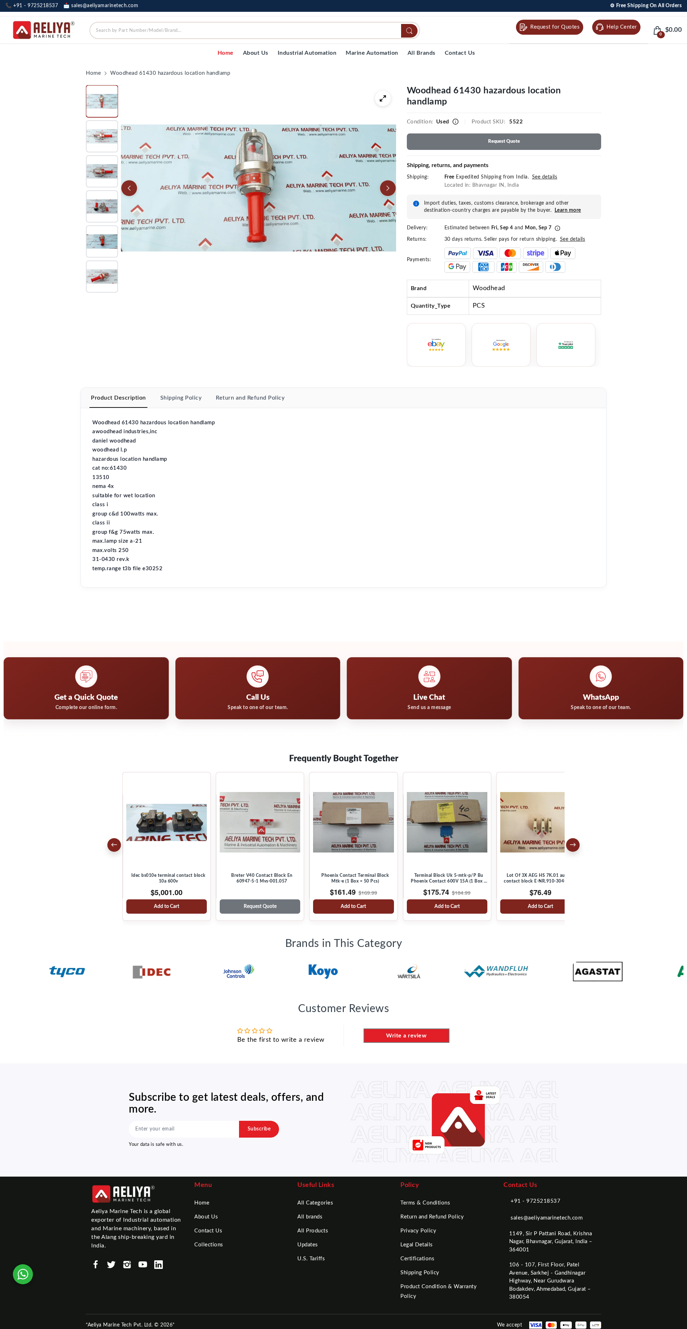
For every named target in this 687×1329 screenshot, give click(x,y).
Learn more (568, 210)
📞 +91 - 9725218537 (31, 5)
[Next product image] (388, 188)
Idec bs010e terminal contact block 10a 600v (168, 878)
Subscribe (259, 1129)
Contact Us (208, 1230)
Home (201, 1203)
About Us (206, 1217)
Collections (208, 1244)
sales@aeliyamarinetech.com (547, 1218)
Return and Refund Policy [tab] (250, 398)
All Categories (315, 1203)
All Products (312, 1230)
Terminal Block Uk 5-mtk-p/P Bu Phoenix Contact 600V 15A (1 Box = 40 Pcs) (449, 878)
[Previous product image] (129, 188)
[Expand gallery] (383, 98)
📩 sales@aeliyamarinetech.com (100, 5)
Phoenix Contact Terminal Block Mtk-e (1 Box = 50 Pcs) (355, 878)
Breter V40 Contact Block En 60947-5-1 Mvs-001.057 (262, 878)
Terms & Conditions (425, 1203)
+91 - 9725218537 (535, 1201)
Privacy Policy (418, 1230)
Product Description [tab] (118, 398)
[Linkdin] (158, 1264)
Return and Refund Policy (432, 1217)
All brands (309, 1217)
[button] (102, 101)
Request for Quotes (555, 27)
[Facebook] (95, 1264)
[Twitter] (111, 1264)
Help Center (621, 27)
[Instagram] (127, 1264)
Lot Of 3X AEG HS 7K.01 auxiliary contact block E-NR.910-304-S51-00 (542, 878)
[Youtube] (142, 1264)
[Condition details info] (455, 121)
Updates (307, 1244)
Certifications (417, 1258)
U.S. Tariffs (311, 1258)
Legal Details (416, 1244)
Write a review (406, 1036)
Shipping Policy (419, 1272)
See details (544, 177)
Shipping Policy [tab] (181, 398)
